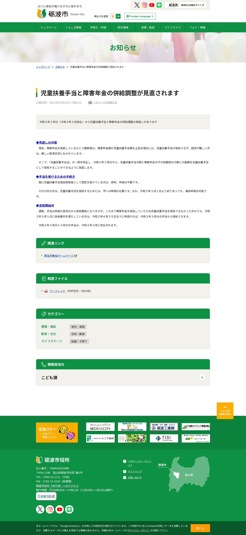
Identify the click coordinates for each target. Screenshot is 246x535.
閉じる (200, 528)
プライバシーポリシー (139, 530)
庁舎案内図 (44, 496)
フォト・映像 (197, 27)
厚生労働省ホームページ (59, 256)
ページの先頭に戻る (225, 412)
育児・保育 (78, 327)
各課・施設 (147, 27)
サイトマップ (135, 471)
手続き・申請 (98, 27)
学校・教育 (78, 334)
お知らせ (60, 66)
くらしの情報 (73, 27)
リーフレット (57, 291)
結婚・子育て (79, 341)
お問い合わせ (135, 477)
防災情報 (123, 27)
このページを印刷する (105, 102)
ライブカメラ (173, 27)
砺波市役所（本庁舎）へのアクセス (57, 486)
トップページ (48, 27)
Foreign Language (140, 16)
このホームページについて (139, 463)
